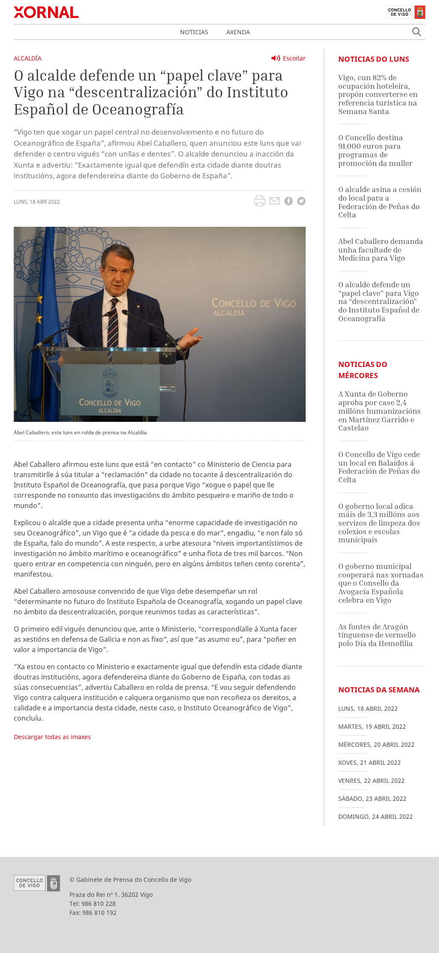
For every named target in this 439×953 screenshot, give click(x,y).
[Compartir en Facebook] (288, 202)
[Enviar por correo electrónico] (275, 202)
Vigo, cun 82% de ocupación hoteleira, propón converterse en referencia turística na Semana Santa (378, 94)
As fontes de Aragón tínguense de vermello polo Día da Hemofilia (377, 635)
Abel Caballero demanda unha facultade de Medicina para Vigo (380, 249)
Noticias (194, 32)
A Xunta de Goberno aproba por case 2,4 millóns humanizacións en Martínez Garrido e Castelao (379, 410)
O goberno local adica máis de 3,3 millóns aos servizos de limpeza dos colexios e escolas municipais (379, 523)
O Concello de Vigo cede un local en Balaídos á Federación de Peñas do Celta (379, 467)
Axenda (238, 32)
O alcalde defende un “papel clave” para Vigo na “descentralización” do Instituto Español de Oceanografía (378, 301)
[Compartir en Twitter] (301, 202)
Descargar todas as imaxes (52, 737)
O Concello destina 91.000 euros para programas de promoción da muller (375, 150)
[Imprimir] (259, 202)
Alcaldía (28, 58)
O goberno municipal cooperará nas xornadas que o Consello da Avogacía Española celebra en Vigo (381, 583)
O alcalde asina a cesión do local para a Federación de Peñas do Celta (379, 202)
